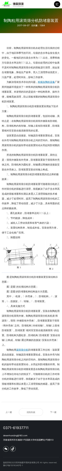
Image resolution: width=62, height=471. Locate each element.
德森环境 (11, 86)
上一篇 (9, 412)
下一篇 (53, 412)
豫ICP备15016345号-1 (13, 465)
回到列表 (31, 412)
